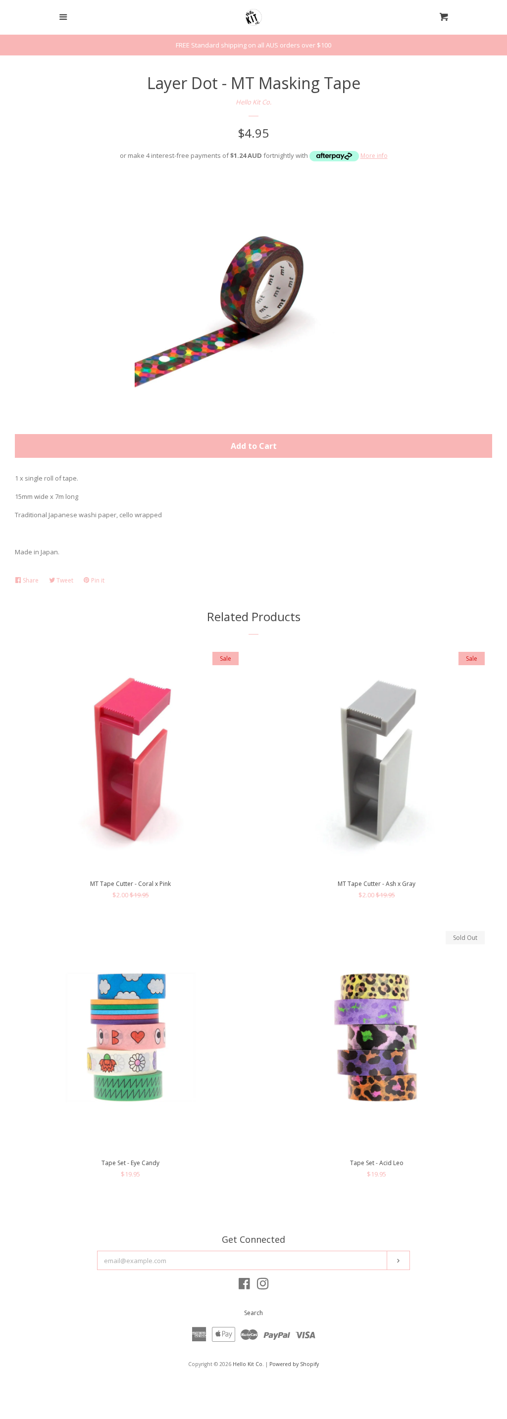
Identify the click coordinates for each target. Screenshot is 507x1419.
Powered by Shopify (294, 1364)
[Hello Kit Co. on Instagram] (263, 1285)
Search (253, 1313)
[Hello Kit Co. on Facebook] (244, 1285)
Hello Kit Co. (253, 102)
